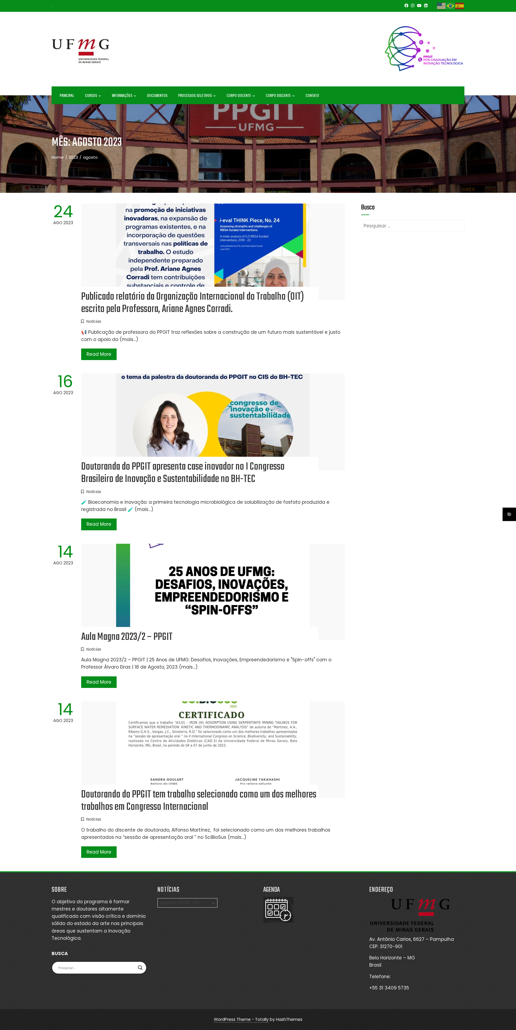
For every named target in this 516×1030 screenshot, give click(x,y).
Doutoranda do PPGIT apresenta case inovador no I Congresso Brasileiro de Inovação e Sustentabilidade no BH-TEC (183, 473)
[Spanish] (459, 5)
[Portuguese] (450, 5)
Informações (122, 95)
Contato (312, 95)
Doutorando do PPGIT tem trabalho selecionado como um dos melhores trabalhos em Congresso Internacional (198, 801)
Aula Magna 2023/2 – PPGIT (127, 637)
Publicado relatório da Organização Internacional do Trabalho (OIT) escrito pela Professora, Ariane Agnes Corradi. (192, 303)
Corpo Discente (278, 95)
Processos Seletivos (195, 95)
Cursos (91, 95)
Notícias (93, 321)
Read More (99, 354)
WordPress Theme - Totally (241, 1019)
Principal (67, 95)
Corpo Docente (239, 95)
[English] (441, 5)
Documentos (157, 95)
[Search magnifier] (140, 967)
